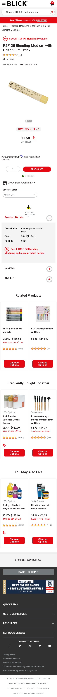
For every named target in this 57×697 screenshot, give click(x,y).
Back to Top (27, 572)
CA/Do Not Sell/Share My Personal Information (23, 666)
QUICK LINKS (10, 604)
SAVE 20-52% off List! (12, 519)
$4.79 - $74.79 (39, 427)
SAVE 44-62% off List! (40, 431)
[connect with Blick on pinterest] (40, 647)
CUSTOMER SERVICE (15, 614)
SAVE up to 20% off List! (13, 342)
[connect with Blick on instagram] (30, 647)
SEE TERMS (42, 20)
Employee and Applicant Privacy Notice (20, 670)
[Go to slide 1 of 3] (26, 121)
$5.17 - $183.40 (11, 515)
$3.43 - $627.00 (11, 427)
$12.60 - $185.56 (12, 338)
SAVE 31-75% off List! (40, 519)
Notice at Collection (11, 658)
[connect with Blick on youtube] (50, 647)
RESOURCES (10, 623)
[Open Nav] (3, 4)
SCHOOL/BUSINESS (14, 632)
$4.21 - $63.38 (39, 515)
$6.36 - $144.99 (39, 338)
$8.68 (25, 138)
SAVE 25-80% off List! (12, 431)
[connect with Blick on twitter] (20, 647)
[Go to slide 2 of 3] (29, 121)
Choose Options (14, 363)
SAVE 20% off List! (28, 129)
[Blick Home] (17, 3)
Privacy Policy (9, 655)
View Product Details (28, 64)
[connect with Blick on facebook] (10, 647)
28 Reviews (8, 59)
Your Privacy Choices (12, 662)
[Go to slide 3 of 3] (31, 121)
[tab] (28, 268)
